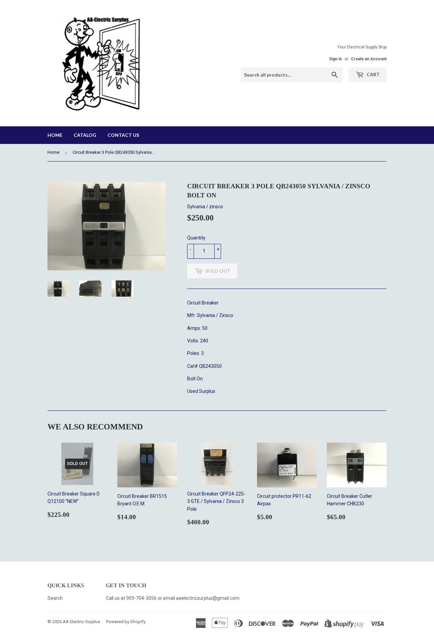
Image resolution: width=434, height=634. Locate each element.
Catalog (85, 135)
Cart (373, 74)
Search (55, 598)
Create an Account (369, 59)
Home (54, 135)
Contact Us (123, 135)
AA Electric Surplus (81, 621)
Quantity (196, 237)
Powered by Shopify (125, 621)
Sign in (335, 59)
